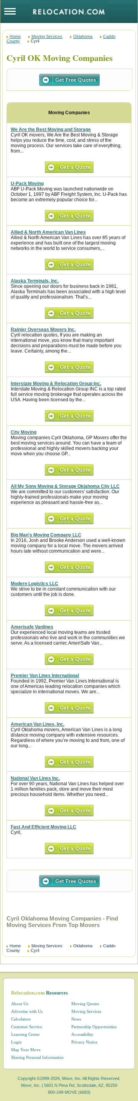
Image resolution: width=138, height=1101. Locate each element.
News (76, 1019)
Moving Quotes (85, 1003)
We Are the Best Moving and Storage (51, 129)
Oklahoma (82, 36)
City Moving (23, 432)
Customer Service (26, 1026)
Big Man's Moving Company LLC (46, 535)
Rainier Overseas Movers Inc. (43, 329)
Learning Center (25, 1034)
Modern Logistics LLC (34, 583)
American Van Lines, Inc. (37, 724)
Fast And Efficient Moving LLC (43, 827)
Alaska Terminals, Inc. (35, 281)
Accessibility (82, 1034)
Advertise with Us (27, 1011)
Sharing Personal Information (37, 1057)
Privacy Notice (84, 1042)
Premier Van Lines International (45, 675)
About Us (19, 1003)
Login (16, 1042)
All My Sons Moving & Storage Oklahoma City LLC (65, 486)
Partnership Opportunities (94, 1026)
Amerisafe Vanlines (32, 627)
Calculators (21, 1019)
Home (15, 36)
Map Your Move (26, 1049)
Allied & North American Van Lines (48, 232)
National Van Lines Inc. (35, 778)
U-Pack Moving (27, 183)
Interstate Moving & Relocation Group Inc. (56, 383)
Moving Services (46, 36)
